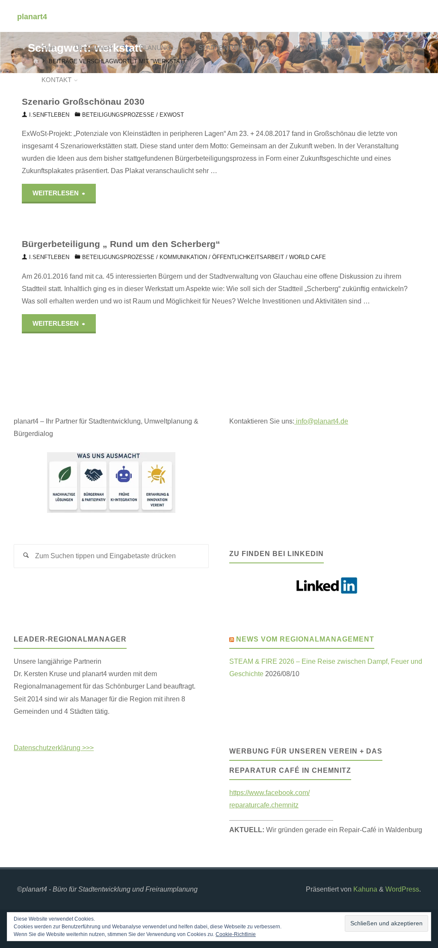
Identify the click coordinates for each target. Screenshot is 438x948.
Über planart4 (93, 47)
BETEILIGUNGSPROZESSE (118, 115)
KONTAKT (56, 80)
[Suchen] (26, 556)
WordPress (402, 889)
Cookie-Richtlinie (236, 934)
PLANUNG (155, 47)
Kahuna (364, 889)
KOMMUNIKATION (321, 47)
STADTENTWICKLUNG (232, 47)
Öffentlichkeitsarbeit (248, 257)
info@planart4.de (321, 421)
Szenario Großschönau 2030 (83, 101)
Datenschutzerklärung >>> (54, 747)
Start (48, 47)
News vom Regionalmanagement (305, 639)
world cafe (307, 257)
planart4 (32, 16)
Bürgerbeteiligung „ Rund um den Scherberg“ (121, 244)
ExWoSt (172, 115)
